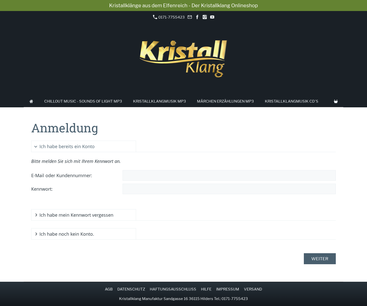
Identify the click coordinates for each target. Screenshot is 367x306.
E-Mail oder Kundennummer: (61, 175)
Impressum (227, 289)
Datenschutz (131, 289)
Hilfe (206, 289)
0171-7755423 (171, 17)
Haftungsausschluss (173, 289)
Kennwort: (42, 189)
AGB (109, 289)
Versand (253, 289)
